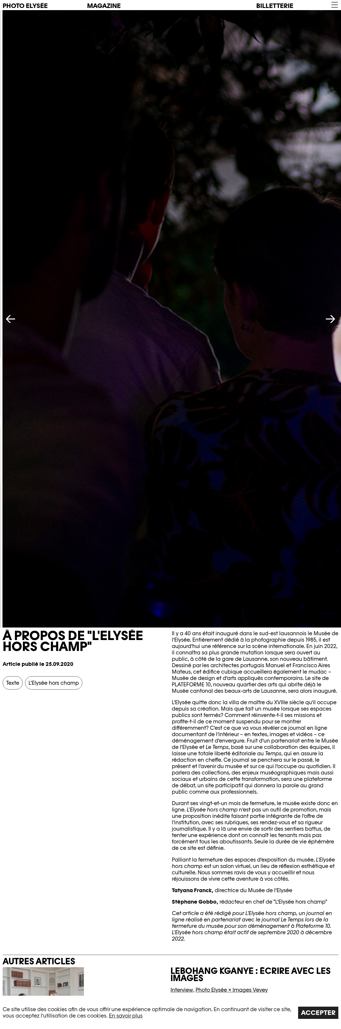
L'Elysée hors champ (54, 683)
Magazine (104, 6)
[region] (170, 1012)
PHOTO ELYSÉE (25, 6)
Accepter (318, 1012)
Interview (181, 990)
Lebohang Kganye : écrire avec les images (250, 974)
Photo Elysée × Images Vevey (232, 990)
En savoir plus (126, 1015)
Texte (12, 683)
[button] (334, 5)
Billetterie (274, 6)
